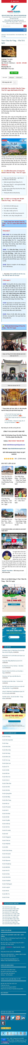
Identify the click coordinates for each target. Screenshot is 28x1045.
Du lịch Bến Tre (6, 894)
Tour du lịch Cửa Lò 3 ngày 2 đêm (10, 917)
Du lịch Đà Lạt (5, 803)
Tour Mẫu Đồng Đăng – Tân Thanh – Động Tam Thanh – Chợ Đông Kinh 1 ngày (20, 480)
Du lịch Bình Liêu (6, 756)
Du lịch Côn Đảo (6, 857)
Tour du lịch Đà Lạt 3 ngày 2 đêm (10, 922)
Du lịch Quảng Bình (7, 793)
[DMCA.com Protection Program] (6, 1028)
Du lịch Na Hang (6, 753)
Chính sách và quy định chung (8, 969)
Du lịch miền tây (6, 823)
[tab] (4, 77)
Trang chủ (3, 34)
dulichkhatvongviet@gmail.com (11, 958)
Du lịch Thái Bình (6, 880)
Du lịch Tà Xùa (5, 897)
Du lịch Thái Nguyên (7, 884)
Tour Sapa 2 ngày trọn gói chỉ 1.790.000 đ (16, 417)
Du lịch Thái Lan (6, 840)
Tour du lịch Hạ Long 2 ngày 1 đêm (10, 908)
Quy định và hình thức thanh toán (9, 971)
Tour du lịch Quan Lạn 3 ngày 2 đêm (11, 913)
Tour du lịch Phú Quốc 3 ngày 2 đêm (11, 923)
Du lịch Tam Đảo (6, 813)
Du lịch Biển (5, 847)
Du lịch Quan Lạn (6, 763)
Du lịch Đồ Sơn (5, 773)
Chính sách (19, 77)
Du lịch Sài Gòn (6, 827)
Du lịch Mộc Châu (6, 750)
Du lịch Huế (5, 833)
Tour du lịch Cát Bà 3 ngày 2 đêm (10, 910)
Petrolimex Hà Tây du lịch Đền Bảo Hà (11, 676)
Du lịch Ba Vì (5, 810)
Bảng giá (11, 77)
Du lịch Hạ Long (6, 760)
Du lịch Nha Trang (6, 800)
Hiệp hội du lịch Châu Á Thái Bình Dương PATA (12, 988)
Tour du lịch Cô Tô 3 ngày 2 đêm (10, 912)
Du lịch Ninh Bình (6, 877)
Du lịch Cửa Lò (5, 780)
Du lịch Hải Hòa (6, 790)
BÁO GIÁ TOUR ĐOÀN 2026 (20, 15)
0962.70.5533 (22, 954)
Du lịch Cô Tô (5, 766)
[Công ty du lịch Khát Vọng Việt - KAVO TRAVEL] (14, 9)
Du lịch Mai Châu (6, 746)
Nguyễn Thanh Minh (7, 570)
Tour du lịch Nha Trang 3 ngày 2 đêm (11, 920)
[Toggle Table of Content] (14, 82)
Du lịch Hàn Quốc (6, 853)
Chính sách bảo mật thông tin (8, 973)
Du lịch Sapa (5, 743)
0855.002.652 (12, 956)
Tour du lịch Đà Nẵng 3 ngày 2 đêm (10, 918)
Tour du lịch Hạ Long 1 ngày (9, 907)
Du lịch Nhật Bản (6, 843)
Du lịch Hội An (5, 890)
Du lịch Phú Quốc (6, 806)
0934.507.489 (4, 956)
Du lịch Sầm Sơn (6, 776)
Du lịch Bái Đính (6, 867)
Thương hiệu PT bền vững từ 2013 (10, 21)
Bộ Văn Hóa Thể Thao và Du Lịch (9, 983)
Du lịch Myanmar (6, 860)
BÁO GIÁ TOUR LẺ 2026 (7, 15)
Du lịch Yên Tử (5, 870)
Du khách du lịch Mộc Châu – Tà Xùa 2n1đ (12, 681)
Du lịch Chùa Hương (7, 850)
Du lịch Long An (6, 887)
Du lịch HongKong (6, 863)
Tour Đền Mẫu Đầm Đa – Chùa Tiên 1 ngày (20, 500)
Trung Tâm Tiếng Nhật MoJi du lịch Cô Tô (12, 660)
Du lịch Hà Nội (5, 817)
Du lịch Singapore (6, 837)
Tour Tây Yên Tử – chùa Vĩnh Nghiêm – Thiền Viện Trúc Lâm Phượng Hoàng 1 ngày (7, 480)
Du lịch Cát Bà (5, 770)
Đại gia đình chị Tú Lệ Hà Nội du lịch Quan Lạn (13, 655)
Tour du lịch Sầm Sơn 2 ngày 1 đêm (10, 915)
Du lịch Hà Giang (6, 736)
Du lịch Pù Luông (6, 830)
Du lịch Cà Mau (6, 873)
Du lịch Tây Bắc (6, 820)
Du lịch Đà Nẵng (6, 796)
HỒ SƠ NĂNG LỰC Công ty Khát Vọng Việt (14, 20)
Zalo (4, 1039)
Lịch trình (5, 77)
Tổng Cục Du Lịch (5, 985)
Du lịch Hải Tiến (6, 786)
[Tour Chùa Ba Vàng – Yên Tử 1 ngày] (8, 51)
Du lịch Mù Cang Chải (7, 739)
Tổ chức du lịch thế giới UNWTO (8, 987)
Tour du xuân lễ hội (11, 34)
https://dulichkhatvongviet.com (16, 448)
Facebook (5, 1042)
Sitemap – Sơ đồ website (7, 975)
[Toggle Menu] (24, 30)
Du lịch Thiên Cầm (6, 783)
